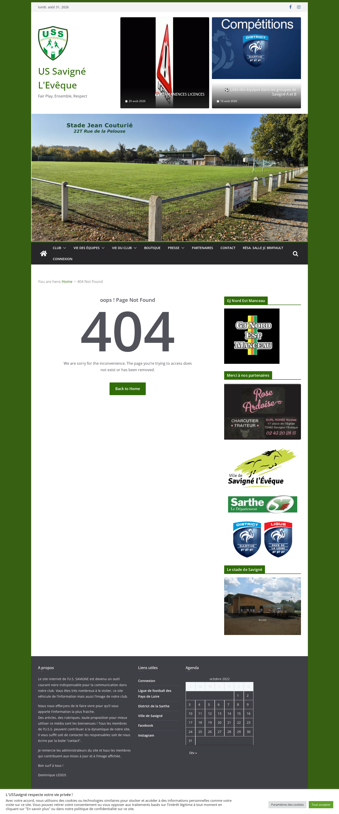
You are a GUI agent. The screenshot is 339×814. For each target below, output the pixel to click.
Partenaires (202, 248)
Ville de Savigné (150, 716)
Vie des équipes (87, 248)
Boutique (152, 248)
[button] (63, 248)
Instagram (146, 735)
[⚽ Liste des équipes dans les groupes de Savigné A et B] (256, 48)
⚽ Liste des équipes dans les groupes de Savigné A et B (260, 92)
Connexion (62, 259)
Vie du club (122, 248)
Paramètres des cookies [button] (287, 804)
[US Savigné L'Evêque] (43, 253)
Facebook (145, 725)
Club (57, 248)
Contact (227, 248)
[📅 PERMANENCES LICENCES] (164, 62)
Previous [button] (286, 407)
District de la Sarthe (154, 706)
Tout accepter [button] (321, 804)
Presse (173, 248)
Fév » (193, 753)
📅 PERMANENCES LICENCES (180, 94)
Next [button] (286, 415)
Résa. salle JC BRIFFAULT (263, 248)
